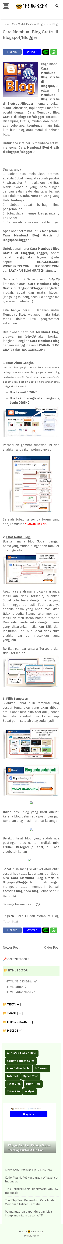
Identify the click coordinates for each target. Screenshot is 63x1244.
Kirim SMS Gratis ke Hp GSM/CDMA (28, 1170)
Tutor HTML (33, 1083)
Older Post (51, 947)
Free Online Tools (18, 1068)
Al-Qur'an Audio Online (21, 1053)
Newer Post (11, 947)
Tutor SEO (13, 1091)
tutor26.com (37, 1231)
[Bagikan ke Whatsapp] (53, 52)
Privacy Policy (31, 1235)
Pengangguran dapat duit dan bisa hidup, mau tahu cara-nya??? (28, 1213)
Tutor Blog (13, 1083)
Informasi (41, 1068)
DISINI (31, 392)
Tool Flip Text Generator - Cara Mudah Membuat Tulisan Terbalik (30, 1202)
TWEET (33, 52)
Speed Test (30, 1076)
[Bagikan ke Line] (45, 52)
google (23, 367)
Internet (12, 1076)
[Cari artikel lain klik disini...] (57, 6)
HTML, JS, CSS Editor (20, 981)
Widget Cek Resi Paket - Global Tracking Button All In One (29, 1148)
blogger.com (13, 377)
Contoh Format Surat (20, 1060)
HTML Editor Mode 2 (20, 992)
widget (29, 1091)
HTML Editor (15, 987)
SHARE (13, 52)
